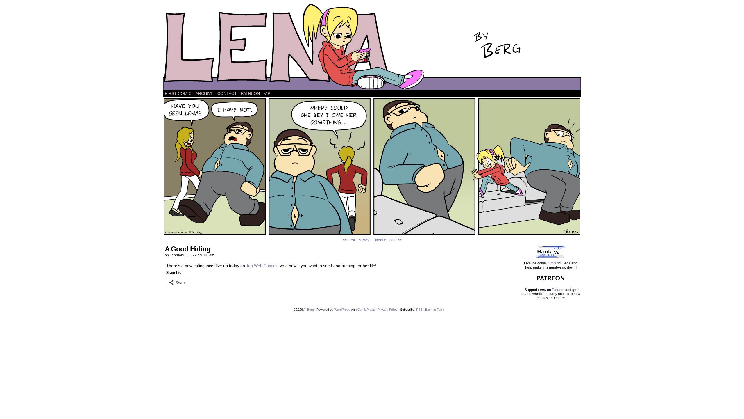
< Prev (364, 240)
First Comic (178, 93)
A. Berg (308, 309)
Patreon (250, 93)
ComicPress (366, 309)
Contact (227, 93)
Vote (553, 263)
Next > (380, 240)
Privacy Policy (388, 309)
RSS (419, 309)
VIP (267, 93)
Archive (204, 93)
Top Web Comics (261, 265)
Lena (372, 46)
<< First (349, 240)
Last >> (395, 240)
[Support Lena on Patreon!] (550, 283)
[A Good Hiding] (372, 234)
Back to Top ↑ (435, 309)
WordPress (342, 309)
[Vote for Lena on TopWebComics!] (550, 256)
